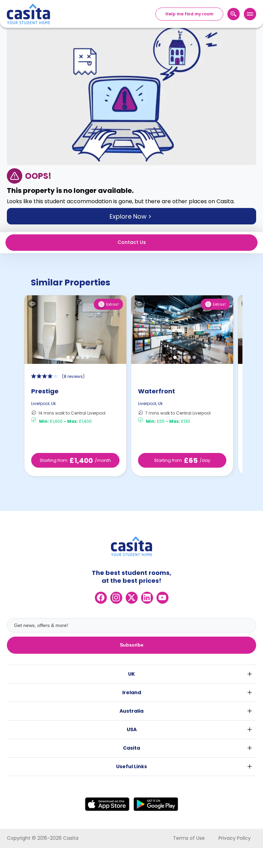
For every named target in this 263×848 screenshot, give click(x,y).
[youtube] (162, 598)
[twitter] (132, 598)
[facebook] (101, 598)
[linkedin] (147, 598)
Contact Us (131, 242)
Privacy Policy (234, 838)
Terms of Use (189, 838)
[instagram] (116, 598)
